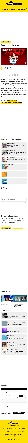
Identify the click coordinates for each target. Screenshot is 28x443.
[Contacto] (14, 9)
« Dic (2, 402)
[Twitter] (7, 9)
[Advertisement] (14, 26)
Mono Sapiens (11, 328)
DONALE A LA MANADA (22, 9)
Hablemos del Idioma (13, 349)
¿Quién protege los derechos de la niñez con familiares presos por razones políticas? (16, 316)
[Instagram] (9, 9)
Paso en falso (10, 181)
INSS (15, 100)
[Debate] (17, 75)
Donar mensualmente (18, 228)
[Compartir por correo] (15, 75)
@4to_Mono (5, 68)
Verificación (10, 166)
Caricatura (10, 100)
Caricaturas (6, 41)
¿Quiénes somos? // (10, 431)
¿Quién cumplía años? (12, 173)
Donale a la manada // (18, 433)
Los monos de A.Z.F (6, 102)
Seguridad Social (17, 102)
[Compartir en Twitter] (9, 75)
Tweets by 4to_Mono (7, 413)
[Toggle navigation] (3, 9)
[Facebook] (5, 9)
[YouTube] (12, 9)
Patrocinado (11, 143)
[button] (16, 9)
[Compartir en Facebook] (12, 75)
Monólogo (10, 313)
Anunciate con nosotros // (12, 434)
